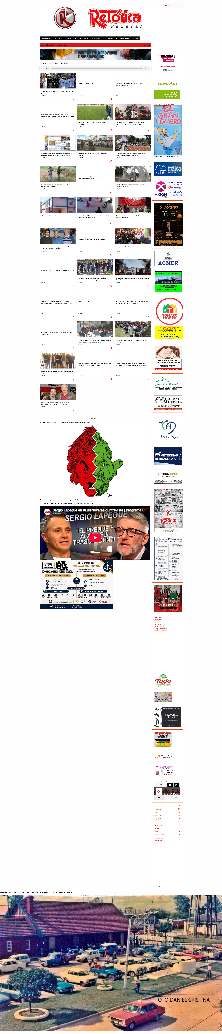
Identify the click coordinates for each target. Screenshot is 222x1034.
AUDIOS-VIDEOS (59, 38)
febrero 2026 (158, 828)
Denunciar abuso (159, 887)
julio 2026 (157, 812)
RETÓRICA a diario (46, 38)
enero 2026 (157, 831)
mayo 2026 (157, 819)
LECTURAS (110, 38)
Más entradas (95, 418)
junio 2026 (157, 815)
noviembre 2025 (159, 838)
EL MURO (135, 38)
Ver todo (147, 45)
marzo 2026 (158, 825)
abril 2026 (157, 822)
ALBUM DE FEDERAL (72, 38)
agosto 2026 (158, 809)
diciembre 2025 (159, 835)
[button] (73, 99)
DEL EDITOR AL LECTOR (97, 38)
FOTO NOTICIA (84, 38)
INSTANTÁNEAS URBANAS (122, 38)
